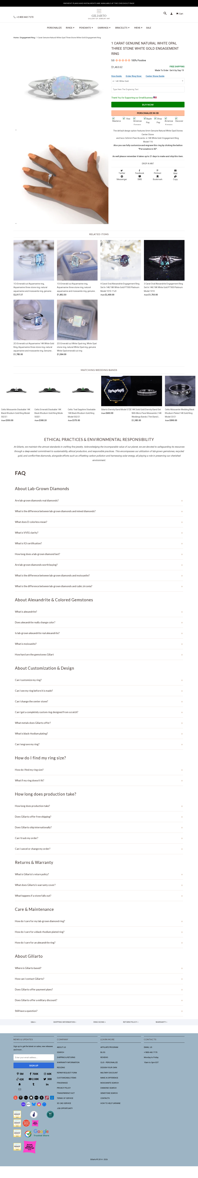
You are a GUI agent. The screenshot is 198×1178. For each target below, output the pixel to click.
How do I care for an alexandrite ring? (99, 942)
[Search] (165, 14)
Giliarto (93, 1159)
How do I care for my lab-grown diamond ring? (99, 921)
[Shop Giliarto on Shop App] (23, 1106)
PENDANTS (86, 27)
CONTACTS (105, 1098)
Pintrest (157, 173)
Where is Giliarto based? (99, 968)
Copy (175, 179)
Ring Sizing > (99, 1022)
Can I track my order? (99, 838)
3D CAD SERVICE (64, 1103)
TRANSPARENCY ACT (66, 1093)
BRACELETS (122, 27)
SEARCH (60, 1052)
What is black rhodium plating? (99, 733)
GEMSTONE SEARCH (109, 1093)
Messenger (122, 179)
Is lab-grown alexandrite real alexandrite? (99, 633)
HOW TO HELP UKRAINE (110, 1103)
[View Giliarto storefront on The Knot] (26, 1126)
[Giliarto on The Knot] (15, 1099)
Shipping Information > (64, 1022)
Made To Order (162, 70)
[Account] (171, 14)
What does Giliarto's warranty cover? (99, 885)
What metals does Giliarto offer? (99, 723)
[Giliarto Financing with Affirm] (29, 1106)
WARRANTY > (161, 1022)
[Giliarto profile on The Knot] (17, 1150)
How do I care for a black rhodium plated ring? (99, 932)
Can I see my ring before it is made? (99, 691)
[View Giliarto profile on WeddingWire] (17, 1117)
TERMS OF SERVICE (65, 1098)
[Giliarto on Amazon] (42, 1099)
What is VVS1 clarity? (99, 533)
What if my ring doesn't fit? (99, 780)
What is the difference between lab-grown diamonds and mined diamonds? (99, 511)
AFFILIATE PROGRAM (109, 1047)
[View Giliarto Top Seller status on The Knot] (35, 1126)
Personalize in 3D (148, 113)
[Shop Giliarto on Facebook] (44, 1106)
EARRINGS (104, 27)
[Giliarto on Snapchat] (20, 1084)
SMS (140, 179)
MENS (138, 27)
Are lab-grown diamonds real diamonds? (99, 500)
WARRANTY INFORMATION (68, 1062)
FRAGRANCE (62, 1083)
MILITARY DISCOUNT (109, 1073)
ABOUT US (61, 1047)
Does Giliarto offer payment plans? (99, 989)
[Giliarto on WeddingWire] (21, 1099)
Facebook (139, 173)
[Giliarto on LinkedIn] (47, 1084)
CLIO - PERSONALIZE (109, 1062)
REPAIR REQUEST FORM (67, 1073)
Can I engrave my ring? (99, 744)
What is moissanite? (99, 644)
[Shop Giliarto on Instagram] (39, 1106)
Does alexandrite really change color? (99, 622)
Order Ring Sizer (134, 76)
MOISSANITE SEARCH (109, 1083)
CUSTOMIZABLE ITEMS (66, 1078)
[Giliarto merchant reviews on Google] (37, 1138)
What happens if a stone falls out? (99, 896)
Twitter (122, 173)
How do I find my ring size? (99, 770)
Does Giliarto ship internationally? (99, 827)
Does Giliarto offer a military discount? (99, 1000)
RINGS (70, 27)
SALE (148, 27)
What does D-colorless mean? (99, 522)
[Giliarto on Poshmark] (47, 1099)
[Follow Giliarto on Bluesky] (34, 1106)
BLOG (102, 1052)
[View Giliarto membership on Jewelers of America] (34, 1117)
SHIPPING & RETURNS (66, 1057)
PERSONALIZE (54, 27)
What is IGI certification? (99, 543)
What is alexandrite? (99, 612)
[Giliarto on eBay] (36, 1099)
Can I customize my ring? (99, 680)
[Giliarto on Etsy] (26, 1099)
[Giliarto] (99, 13)
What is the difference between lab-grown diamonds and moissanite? (99, 575)
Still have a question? (99, 1011)
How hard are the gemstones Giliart (99, 654)
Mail (175, 173)
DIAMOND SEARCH (108, 1088)
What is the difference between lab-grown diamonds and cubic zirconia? (99, 586)
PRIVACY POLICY (64, 1088)
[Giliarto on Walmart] (52, 1099)
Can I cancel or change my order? (99, 849)
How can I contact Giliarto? (99, 979)
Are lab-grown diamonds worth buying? (99, 565)
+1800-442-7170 (150, 1052)
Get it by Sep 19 (177, 68)
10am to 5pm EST (151, 1062)
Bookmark (157, 179)
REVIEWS (104, 1057)
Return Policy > (130, 1022)
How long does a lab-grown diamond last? (99, 554)
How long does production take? (99, 806)
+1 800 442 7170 (24, 17)
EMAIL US (148, 1047)
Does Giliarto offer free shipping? (99, 817)
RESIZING (61, 1067)
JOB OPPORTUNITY (65, 1108)
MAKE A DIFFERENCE (109, 1078)
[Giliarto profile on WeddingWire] (17, 1136)
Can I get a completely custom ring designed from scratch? (99, 712)
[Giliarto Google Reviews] (31, 1099)
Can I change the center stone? (99, 701)
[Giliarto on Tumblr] (33, 1084)
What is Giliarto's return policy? (99, 874)
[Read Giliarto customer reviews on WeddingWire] (50, 1117)
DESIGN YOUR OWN (108, 1067)
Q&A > (33, 1022)
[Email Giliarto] (20, 1089)
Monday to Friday (151, 1057)
